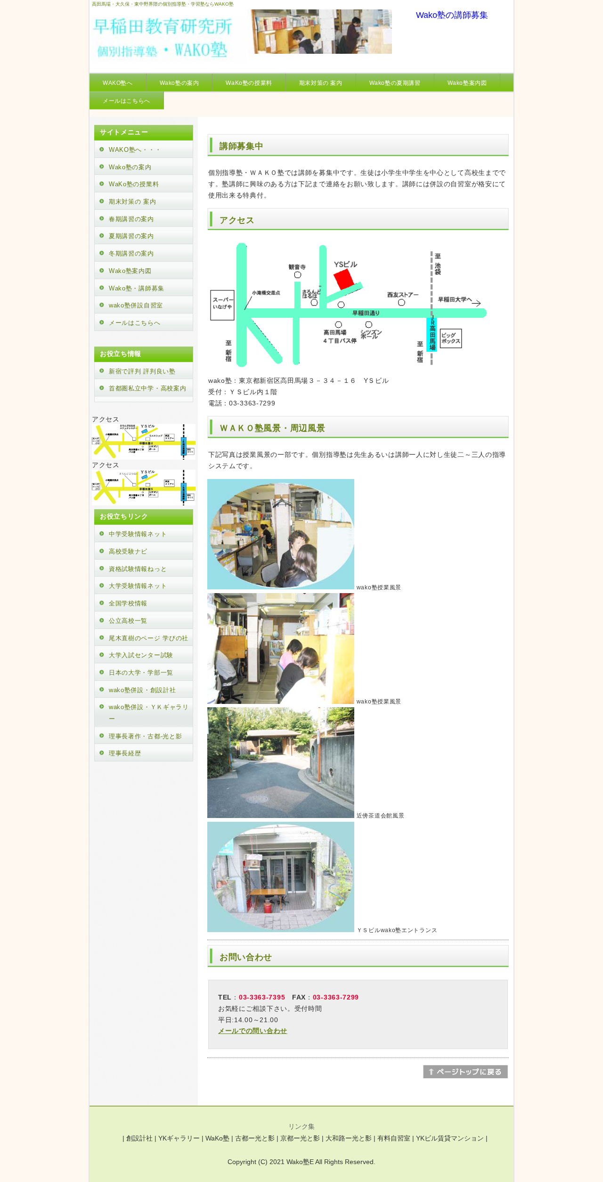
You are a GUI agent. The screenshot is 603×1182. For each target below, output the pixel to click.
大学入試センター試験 (141, 655)
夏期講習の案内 (131, 236)
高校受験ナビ (128, 551)
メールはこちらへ (126, 101)
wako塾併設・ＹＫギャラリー (149, 712)
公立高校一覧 (128, 620)
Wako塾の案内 (179, 83)
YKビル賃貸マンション (450, 1138)
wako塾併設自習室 (136, 305)
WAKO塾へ (118, 83)
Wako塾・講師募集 (136, 288)
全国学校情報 (128, 603)
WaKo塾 (217, 1138)
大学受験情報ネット (138, 585)
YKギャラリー (179, 1138)
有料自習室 (393, 1138)
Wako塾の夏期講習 (395, 83)
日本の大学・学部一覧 (141, 672)
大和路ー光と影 (349, 1138)
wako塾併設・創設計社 (142, 690)
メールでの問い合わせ (252, 1030)
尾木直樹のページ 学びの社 (148, 638)
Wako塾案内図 (467, 83)
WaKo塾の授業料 (249, 83)
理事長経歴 (125, 753)
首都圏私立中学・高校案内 (147, 388)
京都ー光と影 (300, 1138)
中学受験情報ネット (138, 533)
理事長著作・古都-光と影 (145, 736)
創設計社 (139, 1138)
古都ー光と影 (255, 1138)
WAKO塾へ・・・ (135, 149)
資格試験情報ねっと (138, 568)
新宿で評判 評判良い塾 (142, 371)
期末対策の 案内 (320, 83)
